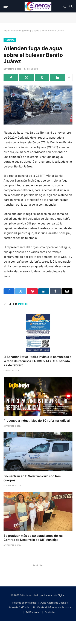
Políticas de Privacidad (24, 602)
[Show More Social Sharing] (69, 77)
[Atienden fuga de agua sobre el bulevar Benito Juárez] (38, 105)
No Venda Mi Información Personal (52, 607)
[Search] (70, 6)
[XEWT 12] (38, 6)
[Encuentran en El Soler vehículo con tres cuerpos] (38, 451)
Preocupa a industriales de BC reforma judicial (37, 420)
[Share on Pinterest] (42, 77)
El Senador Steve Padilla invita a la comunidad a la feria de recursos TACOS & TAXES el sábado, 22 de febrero (38, 361)
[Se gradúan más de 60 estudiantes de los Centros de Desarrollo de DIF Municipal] (38, 511)
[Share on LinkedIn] (57, 77)
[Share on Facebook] (11, 77)
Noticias (10, 40)
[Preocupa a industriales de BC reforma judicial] (38, 396)
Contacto (50, 612)
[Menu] (6, 6)
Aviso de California (19, 607)
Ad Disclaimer (33, 612)
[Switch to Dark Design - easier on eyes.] (65, 6)
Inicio (6, 30)
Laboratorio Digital (54, 595)
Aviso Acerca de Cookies (54, 602)
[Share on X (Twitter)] (26, 77)
